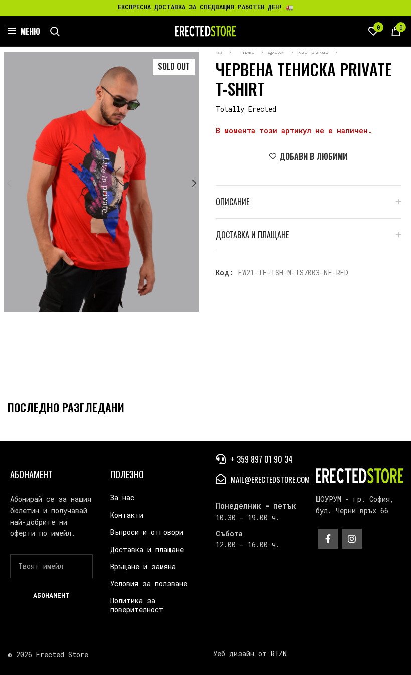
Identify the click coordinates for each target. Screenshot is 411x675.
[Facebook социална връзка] (328, 539)
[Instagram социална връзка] (352, 539)
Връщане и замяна (143, 566)
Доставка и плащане (147, 549)
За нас (122, 497)
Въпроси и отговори (146, 532)
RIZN (279, 653)
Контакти (126, 515)
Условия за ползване (148, 583)
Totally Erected (246, 109)
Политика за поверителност (136, 605)
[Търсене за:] (55, 31)
